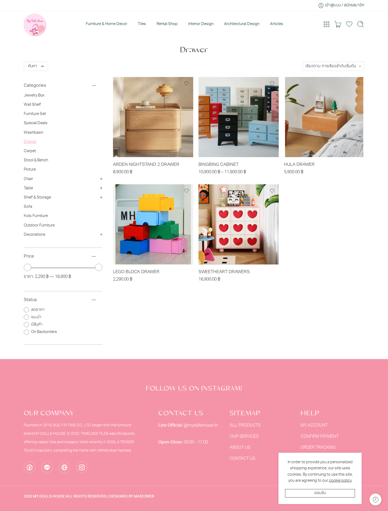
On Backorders (44, 332)
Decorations (34, 235)
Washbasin (33, 133)
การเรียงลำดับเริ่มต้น (339, 66)
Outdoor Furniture (39, 226)
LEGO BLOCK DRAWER (136, 272)
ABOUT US (240, 448)
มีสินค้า (36, 325)
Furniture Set (35, 114)
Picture (30, 170)
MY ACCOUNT (314, 425)
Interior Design (201, 24)
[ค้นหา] (360, 24)
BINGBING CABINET (218, 164)
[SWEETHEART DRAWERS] (238, 224)
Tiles (142, 24)
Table (28, 188)
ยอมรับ (320, 493)
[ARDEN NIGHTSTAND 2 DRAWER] (153, 117)
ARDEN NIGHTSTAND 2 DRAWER (146, 164)
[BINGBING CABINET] (238, 117)
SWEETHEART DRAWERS (224, 272)
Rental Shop (167, 24)
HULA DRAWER (299, 164)
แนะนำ (36, 317)
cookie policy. (340, 481)
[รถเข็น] (338, 24)
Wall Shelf (32, 105)
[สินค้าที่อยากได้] (186, 83)
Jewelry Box (34, 96)
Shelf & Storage (37, 198)
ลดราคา (38, 310)
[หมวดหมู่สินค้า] (326, 24)
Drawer (30, 142)
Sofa (28, 207)
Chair (28, 179)
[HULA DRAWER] (324, 117)
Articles (276, 24)
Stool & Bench (36, 160)
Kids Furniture (36, 216)
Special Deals (36, 123)
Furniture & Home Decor (106, 24)
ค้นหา (32, 66)
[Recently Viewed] (375, 499)
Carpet (30, 151)
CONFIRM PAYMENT (319, 436)
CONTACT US (242, 459)
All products (245, 425)
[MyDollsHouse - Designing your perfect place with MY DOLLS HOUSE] (35, 24)
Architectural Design (241, 24)
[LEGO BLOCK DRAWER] (153, 224)
